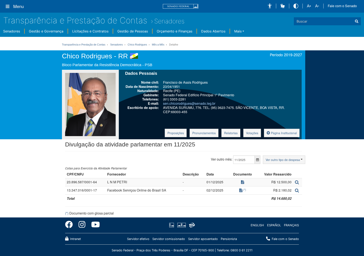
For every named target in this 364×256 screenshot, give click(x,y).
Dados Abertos (213, 31)
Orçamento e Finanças (174, 31)
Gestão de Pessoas (132, 31)
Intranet (75, 239)
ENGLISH (257, 225)
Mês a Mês (158, 44)
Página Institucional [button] (283, 133)
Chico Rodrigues (137, 44)
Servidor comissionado (168, 239)
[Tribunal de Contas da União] (191, 225)
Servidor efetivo (138, 239)
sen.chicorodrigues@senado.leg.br (189, 103)
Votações (252, 133)
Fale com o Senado (342, 6)
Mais (238, 31)
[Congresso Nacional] (181, 225)
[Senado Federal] (180, 6)
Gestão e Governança (46, 31)
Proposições (175, 133)
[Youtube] (94, 225)
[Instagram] (82, 225)
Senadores (169, 21)
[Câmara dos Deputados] (172, 225)
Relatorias (231, 133)
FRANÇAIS (291, 225)
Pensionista (229, 239)
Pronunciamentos (204, 133)
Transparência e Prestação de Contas (75, 20)
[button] (270, 6)
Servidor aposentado (203, 239)
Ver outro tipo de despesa (283, 160)
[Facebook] (70, 225)
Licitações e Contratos (90, 31)
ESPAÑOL (274, 225)
